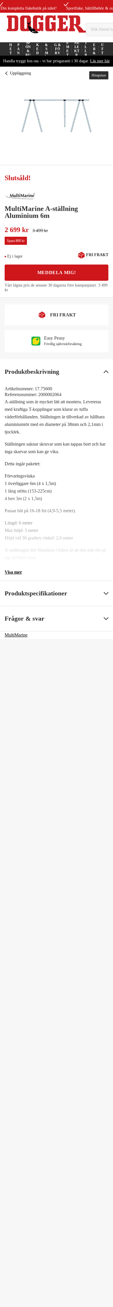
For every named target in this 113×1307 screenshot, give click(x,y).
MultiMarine (16, 634)
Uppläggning (20, 73)
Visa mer (13, 572)
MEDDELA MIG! (56, 272)
